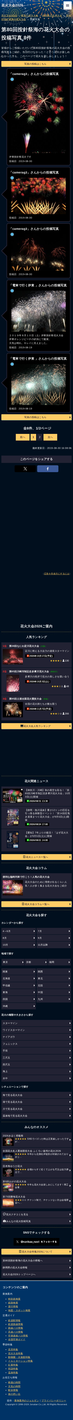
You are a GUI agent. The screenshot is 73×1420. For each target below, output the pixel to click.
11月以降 (43, 944)
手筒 (5, 1050)
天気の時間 (14, 1386)
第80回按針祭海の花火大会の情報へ (23, 1260)
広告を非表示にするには (56, 574)
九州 (40, 999)
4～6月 (7, 931)
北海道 (6, 978)
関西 (40, 971)
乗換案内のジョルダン (26, 1400)
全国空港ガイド (16, 1339)
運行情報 (13, 1306)
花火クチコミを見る (17, 1214)
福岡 (51, 962)
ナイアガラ (9, 1036)
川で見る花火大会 (12, 1109)
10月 (5, 944)
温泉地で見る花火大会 (15, 1115)
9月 (40, 938)
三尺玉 (6, 1057)
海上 (5, 1071)
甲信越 (6, 985)
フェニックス (10, 1043)
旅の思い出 (14, 1394)
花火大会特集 (15, 1353)
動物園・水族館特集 (19, 1357)
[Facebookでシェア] (48, 468)
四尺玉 (6, 1064)
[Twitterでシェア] (25, 468)
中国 (40, 992)
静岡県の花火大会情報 (15, 1267)
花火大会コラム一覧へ (37, 904)
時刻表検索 (14, 1299)
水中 (5, 1078)
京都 (28, 962)
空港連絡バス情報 (18, 1335)
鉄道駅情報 (14, 1320)
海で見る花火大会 (12, 1095)
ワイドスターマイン (14, 1030)
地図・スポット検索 (19, 1310)
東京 (5, 962)
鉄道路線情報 (15, 1324)
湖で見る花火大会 (12, 1102)
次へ (50, 437)
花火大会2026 (12, 5)
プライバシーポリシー (53, 1400)
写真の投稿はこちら (35, 63)
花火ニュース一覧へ (37, 857)
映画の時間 (14, 1382)
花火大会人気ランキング (37, 726)
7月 (40, 931)
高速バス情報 (15, 1332)
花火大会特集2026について (37, 1251)
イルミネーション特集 (20, 1361)
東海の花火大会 (29, 15)
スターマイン (10, 1023)
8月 (5, 938)
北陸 (40, 985)
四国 (5, 999)
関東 (5, 971)
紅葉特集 (13, 1364)
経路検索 (13, 1302)
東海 (5, 992)
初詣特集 (13, 1368)
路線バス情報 (15, 1328)
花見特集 (13, 1349)
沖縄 (5, 1006)
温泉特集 (13, 1372)
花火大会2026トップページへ (19, 1274)
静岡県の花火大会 (52, 15)
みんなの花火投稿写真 (18, 1221)
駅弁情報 (13, 1390)
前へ (22, 437)
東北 (40, 978)
